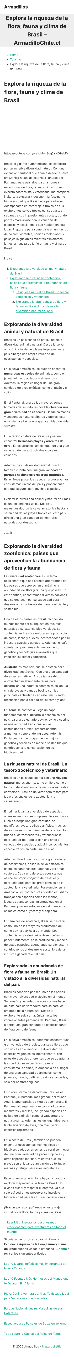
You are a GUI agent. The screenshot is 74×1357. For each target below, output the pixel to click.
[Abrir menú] (67, 7)
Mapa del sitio (51, 1346)
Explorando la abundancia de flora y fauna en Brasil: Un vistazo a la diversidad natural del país (41, 306)
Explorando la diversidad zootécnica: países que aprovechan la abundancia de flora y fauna (38, 282)
